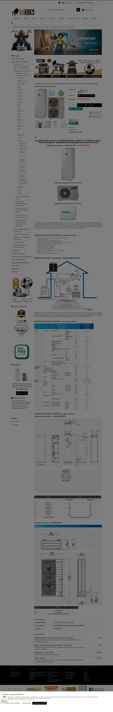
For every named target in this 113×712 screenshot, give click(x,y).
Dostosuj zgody (26, 703)
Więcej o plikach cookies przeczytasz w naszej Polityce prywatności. (18, 699)
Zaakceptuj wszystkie (40, 703)
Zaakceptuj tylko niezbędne (12, 703)
